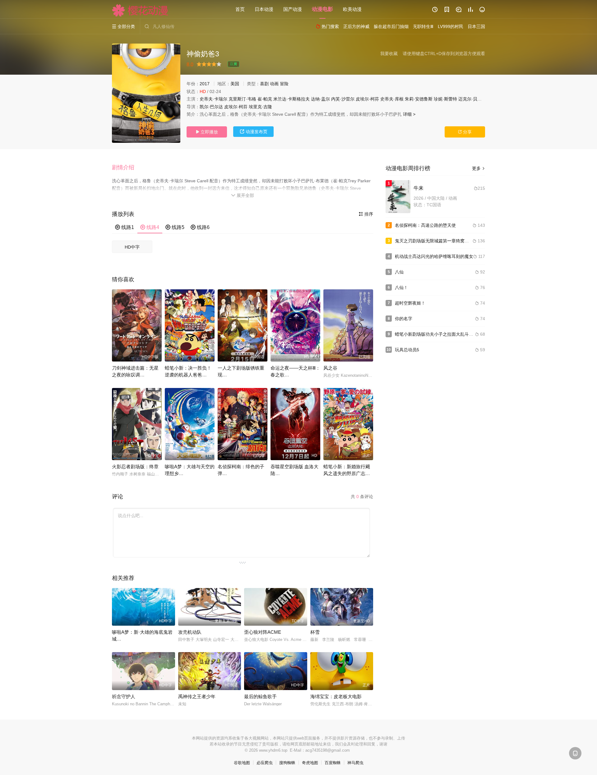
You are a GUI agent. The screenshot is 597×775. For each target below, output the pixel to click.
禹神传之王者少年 (196, 696)
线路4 (149, 227)
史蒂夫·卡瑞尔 (213, 98)
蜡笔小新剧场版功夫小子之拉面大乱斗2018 (437, 334)
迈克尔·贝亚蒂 (472, 98)
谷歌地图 (242, 762)
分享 (465, 131)
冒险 (284, 83)
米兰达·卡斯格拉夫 (291, 98)
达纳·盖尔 (320, 98)
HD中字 (132, 247)
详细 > (409, 114)
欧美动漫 (352, 9)
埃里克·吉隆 (260, 106)
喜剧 (264, 83)
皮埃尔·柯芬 (367, 98)
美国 (234, 83)
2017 (205, 83)
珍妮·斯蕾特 (445, 98)
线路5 (174, 227)
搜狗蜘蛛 (287, 762)
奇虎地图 (310, 762)
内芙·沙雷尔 (342, 98)
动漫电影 (322, 9)
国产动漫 (292, 9)
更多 (478, 168)
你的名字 (403, 318)
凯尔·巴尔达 (211, 106)
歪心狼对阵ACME (262, 632)
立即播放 (207, 131)
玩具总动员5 (407, 349)
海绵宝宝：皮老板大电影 (336, 696)
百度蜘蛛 (333, 762)
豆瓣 (233, 64)
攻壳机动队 (189, 632)
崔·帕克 (264, 98)
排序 (366, 214)
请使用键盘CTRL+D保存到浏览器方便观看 (444, 53)
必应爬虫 (265, 762)
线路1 (124, 227)
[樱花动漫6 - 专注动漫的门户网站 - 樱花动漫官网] (140, 10)
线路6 (200, 227)
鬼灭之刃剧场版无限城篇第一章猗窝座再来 (436, 240)
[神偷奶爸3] (146, 93)
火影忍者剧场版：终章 (135, 466)
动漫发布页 (253, 131)
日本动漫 (264, 9)
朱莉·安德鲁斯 (419, 98)
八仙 (399, 271)
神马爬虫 (355, 762)
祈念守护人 (123, 696)
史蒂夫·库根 (392, 98)
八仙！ (401, 287)
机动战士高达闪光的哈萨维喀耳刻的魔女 (434, 256)
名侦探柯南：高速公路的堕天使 (425, 225)
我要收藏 (389, 53)
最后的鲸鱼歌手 (260, 696)
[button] (126, 168)
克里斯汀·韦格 (242, 98)
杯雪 (315, 632)
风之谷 (330, 368)
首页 (240, 9)
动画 (274, 83)
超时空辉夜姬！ (410, 303)
